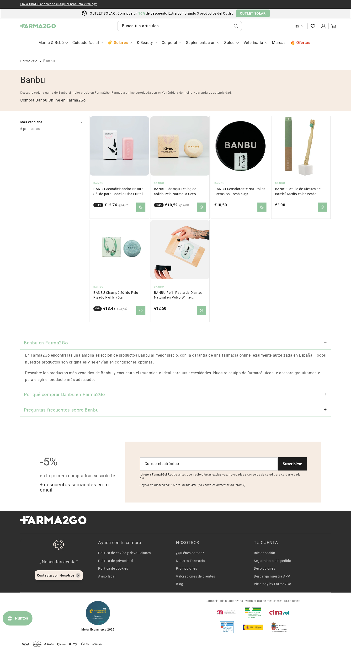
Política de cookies (113, 568)
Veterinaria (253, 42)
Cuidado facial (85, 42)
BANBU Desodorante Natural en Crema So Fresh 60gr (240, 191)
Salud (229, 42)
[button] (334, 26)
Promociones (186, 568)
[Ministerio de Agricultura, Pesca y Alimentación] (253, 627)
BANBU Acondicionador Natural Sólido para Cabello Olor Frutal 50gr (118, 191)
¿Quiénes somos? (190, 553)
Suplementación (200, 42)
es (297, 26)
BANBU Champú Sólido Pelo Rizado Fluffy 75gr (115, 295)
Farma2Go (28, 61)
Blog (179, 584)
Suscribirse (292, 464)
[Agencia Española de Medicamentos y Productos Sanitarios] (227, 612)
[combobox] (179, 26)
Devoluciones (264, 568)
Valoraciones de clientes (195, 576)
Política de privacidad (115, 561)
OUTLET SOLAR (253, 13)
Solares (121, 42)
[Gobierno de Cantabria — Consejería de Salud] (279, 627)
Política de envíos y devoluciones (124, 553)
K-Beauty (145, 42)
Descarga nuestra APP (272, 576)
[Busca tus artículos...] (236, 26)
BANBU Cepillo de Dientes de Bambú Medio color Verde (298, 191)
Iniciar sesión (264, 553)
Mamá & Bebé (51, 42)
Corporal (169, 42)
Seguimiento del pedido (272, 561)
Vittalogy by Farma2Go (272, 584)
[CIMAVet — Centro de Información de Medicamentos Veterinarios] (279, 612)
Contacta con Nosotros (56, 575)
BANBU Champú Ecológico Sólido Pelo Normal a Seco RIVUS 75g (175, 191)
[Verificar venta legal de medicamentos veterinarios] (227, 627)
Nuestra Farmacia (190, 561)
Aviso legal (107, 576)
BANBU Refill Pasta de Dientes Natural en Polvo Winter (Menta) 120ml (178, 295)
